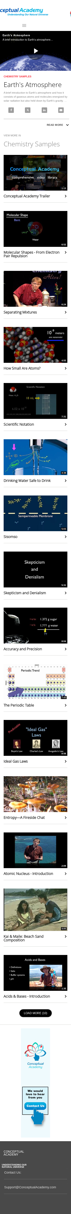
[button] (35, 1172)
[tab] (35, 1173)
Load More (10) (36, 1013)
